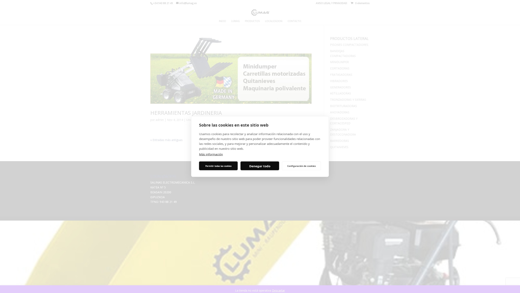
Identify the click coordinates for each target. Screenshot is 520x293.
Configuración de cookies (301, 165)
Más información (211, 154)
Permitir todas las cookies (218, 165)
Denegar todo (259, 166)
